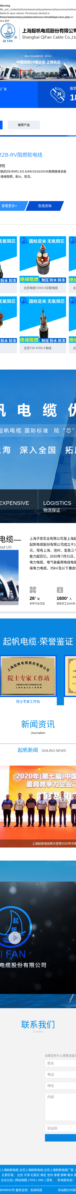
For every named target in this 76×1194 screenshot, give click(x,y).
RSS (32, 1180)
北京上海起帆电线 (31, 1170)
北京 (20, 1175)
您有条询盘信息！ (60, 1180)
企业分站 (7, 1180)
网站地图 (21, 1180)
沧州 (50, 1175)
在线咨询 (45, 206)
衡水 (70, 1175)
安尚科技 (36, 1190)
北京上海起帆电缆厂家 (58, 1170)
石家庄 (35, 1175)
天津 (27, 1175)
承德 (57, 1175)
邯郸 (63, 1175)
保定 (43, 1175)
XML (41, 1180)
